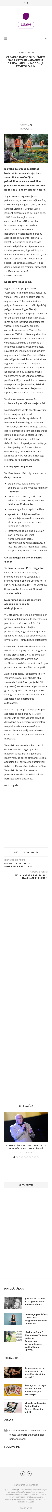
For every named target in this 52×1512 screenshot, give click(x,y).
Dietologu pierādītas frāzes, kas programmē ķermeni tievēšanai (36, 1319)
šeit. (44, 403)
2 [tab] (17, 1157)
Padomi (31, 52)
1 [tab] (14, 1157)
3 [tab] (19, 1157)
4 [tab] (22, 1157)
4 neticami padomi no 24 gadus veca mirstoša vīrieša (35, 1301)
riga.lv (14, 785)
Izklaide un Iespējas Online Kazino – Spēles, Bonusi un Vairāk (35, 1407)
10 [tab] (38, 1157)
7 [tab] (30, 1157)
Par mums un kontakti (26, 1484)
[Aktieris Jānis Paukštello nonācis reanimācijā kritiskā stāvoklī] (26, 1127)
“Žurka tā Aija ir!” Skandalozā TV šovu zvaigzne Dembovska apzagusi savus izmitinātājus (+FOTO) (36, 1341)
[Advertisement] (26, 95)
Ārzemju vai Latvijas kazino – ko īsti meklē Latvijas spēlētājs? (36, 1390)
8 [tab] (32, 1157)
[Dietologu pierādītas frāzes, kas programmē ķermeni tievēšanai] (13, 1319)
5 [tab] (25, 1157)
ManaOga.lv (16, 1489)
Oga (30, 124)
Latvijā (21, 52)
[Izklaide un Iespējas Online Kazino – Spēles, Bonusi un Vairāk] (13, 1407)
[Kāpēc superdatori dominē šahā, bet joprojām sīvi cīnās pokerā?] (13, 1372)
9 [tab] (35, 1157)
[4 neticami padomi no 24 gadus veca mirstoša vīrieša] (13, 1303)
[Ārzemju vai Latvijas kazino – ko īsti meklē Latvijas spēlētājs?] (13, 1390)
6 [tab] (27, 1157)
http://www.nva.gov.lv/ (16, 225)
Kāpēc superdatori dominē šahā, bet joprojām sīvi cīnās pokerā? (35, 1373)
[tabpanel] (26, 1133)
